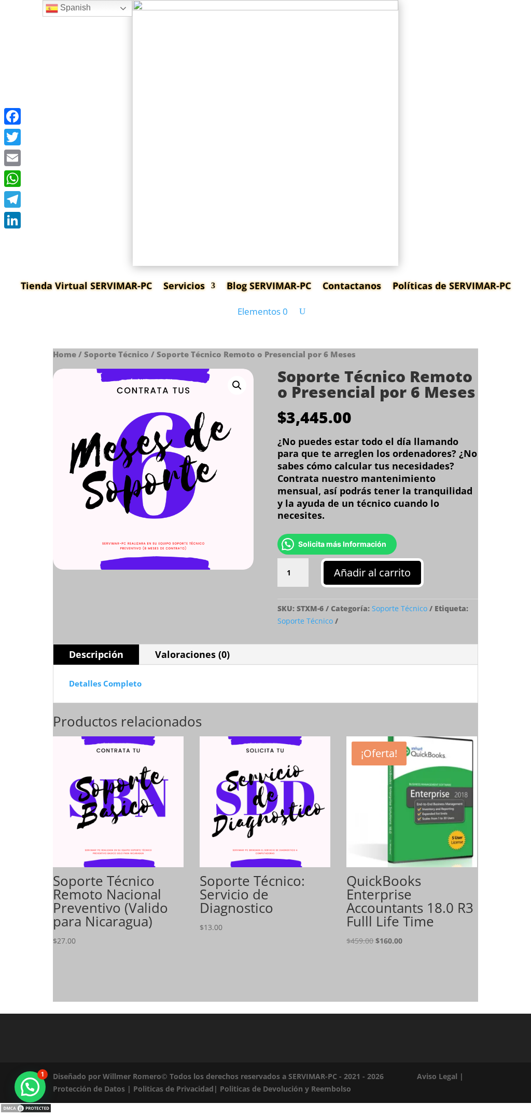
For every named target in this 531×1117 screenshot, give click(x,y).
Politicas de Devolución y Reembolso (285, 1089)
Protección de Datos (89, 1089)
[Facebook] (12, 116)
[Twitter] (12, 137)
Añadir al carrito (372, 573)
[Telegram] (12, 199)
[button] (237, 385)
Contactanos (352, 285)
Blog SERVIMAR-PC (269, 285)
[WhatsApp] (12, 178)
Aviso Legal (437, 1076)
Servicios (184, 285)
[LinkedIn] (12, 220)
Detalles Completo (105, 683)
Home (64, 354)
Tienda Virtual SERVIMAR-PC (86, 285)
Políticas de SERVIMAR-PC (452, 285)
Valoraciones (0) (192, 654)
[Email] (12, 157)
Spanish (74, 7)
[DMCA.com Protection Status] (26, 1110)
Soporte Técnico (116, 354)
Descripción (96, 654)
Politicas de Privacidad (173, 1089)
